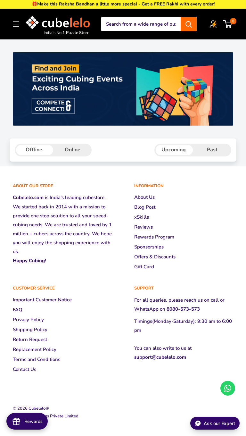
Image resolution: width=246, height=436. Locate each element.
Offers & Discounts (155, 257)
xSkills (141, 217)
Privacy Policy (28, 319)
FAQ (17, 309)
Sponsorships (149, 247)
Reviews (143, 227)
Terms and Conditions (36, 359)
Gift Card (144, 267)
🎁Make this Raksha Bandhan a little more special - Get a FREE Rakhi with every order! (123, 4)
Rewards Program (154, 237)
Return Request (30, 339)
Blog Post (144, 207)
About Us (144, 197)
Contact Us (24, 369)
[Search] (189, 24)
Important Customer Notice (42, 300)
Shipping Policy (30, 329)
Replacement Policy (34, 349)
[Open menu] (16, 24)
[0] (228, 24)
